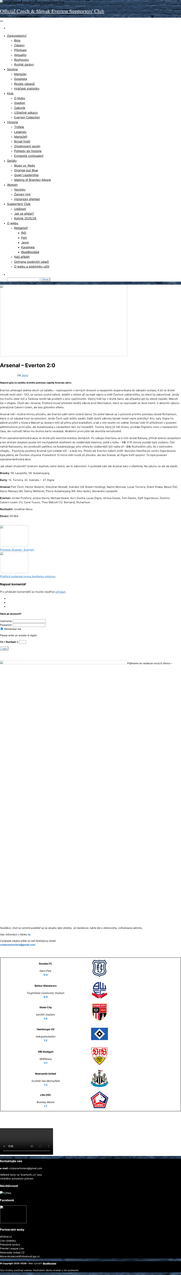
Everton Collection (27, 117)
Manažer (20, 74)
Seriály (12, 161)
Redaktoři (21, 228)
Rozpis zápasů (24, 84)
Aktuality (20, 55)
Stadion (19, 103)
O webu (12, 223)
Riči (23, 233)
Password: (6, 624)
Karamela (28, 247)
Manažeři (20, 137)
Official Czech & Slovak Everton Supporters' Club (52, 10)
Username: (6, 620)
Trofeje (19, 127)
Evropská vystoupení (28, 156)
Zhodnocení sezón (27, 146)
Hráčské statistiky (26, 88)
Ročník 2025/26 (25, 218)
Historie (12, 122)
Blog (17, 40)
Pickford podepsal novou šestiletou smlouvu (28, 576)
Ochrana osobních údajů (31, 262)
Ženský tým (22, 194)
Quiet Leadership (26, 175)
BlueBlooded (30, 252)
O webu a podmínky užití (31, 266)
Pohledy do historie (28, 151)
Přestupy (20, 50)
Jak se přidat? (24, 213)
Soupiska (20, 79)
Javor (25, 242)
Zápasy (19, 45)
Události (20, 209)
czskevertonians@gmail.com (17, 944)
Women (12, 185)
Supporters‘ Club (19, 204)
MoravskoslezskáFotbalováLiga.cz (20, 1256)
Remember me (12, 628)
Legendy (20, 132)
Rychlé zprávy (24, 64)
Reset (10, 606)
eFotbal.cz (6, 1236)
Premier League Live (12, 1248)
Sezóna (12, 69)
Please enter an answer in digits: (18, 635)
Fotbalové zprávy (10, 1244)
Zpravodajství (16, 36)
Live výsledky (8, 1240)
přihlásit (60, 591)
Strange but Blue (26, 170)
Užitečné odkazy (26, 112)
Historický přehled (27, 199)
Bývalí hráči (22, 141)
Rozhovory (21, 60)
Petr (24, 238)
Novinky (19, 189)
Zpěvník (19, 108)
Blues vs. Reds (24, 165)
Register (12, 602)
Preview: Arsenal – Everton (17, 549)
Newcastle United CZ (12, 1252)
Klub (10, 93)
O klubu (19, 98)
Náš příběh (22, 257)
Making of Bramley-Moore (32, 180)
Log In (10, 598)
